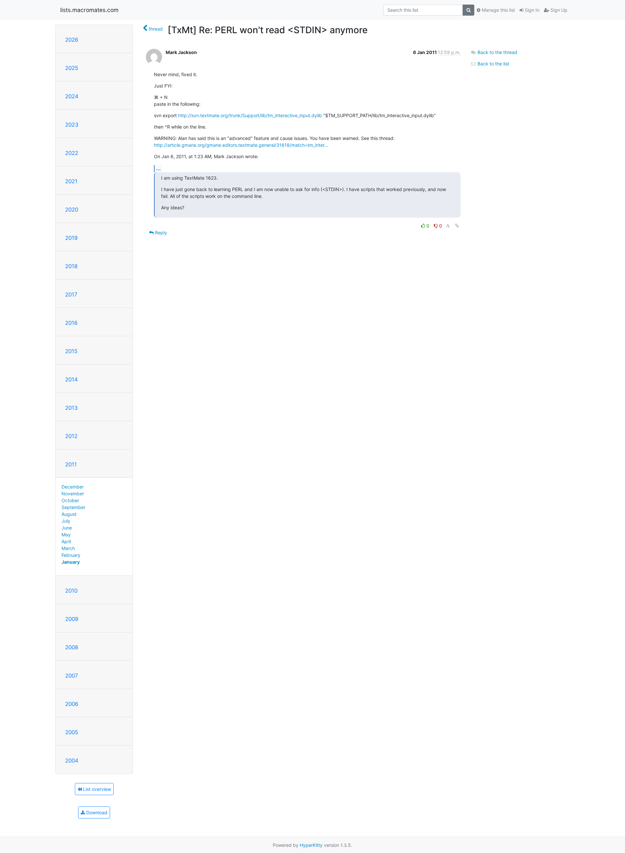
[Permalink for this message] (457, 226)
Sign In (531, 10)
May (66, 534)
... (158, 168)
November (73, 493)
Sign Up (558, 10)
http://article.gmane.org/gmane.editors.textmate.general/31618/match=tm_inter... (241, 145)
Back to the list (492, 63)
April (66, 541)
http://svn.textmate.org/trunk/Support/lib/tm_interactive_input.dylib (250, 115)
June (67, 527)
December (73, 486)
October (70, 500)
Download (96, 812)
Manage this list (497, 10)
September (73, 507)
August (69, 514)
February (71, 555)
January (71, 562)
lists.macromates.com (89, 10)
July (66, 521)
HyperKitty (311, 845)
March (68, 548)
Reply (160, 232)
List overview (96, 789)
